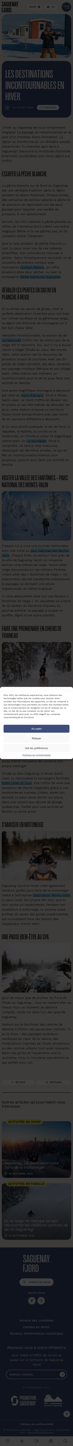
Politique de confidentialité (37, 755)
